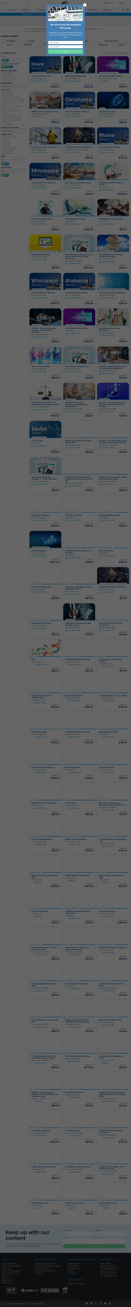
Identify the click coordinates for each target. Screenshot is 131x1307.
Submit (65, 51)
